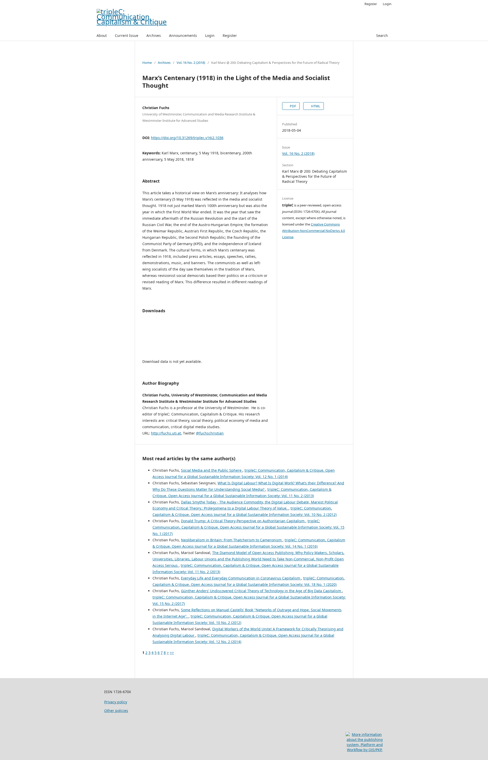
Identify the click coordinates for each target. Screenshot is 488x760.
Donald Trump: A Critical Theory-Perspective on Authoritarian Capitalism (243, 520)
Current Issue (126, 35)
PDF (292, 106)
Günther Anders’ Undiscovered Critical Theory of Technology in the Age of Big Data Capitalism (261, 590)
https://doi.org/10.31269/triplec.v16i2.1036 (187, 137)
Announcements (183, 35)
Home (147, 62)
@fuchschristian (210, 433)
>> (172, 652)
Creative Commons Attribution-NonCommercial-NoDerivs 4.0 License (313, 230)
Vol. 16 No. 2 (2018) (191, 62)
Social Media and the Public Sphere (211, 470)
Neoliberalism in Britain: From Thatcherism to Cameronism (232, 540)
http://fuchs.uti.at (166, 433)
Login (210, 35)
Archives (153, 35)
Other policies (116, 710)
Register (230, 35)
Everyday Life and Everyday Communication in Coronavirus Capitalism (241, 578)
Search (381, 35)
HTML (315, 106)
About (102, 35)
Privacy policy (115, 701)
